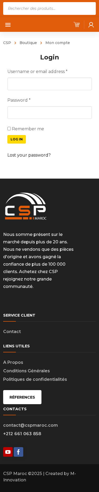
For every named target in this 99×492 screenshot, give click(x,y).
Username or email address (37, 71)
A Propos (13, 362)
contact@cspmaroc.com (30, 425)
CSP (7, 42)
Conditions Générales (26, 370)
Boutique (28, 42)
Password (19, 100)
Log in (17, 139)
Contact (12, 331)
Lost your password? (29, 155)
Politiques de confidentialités (35, 379)
